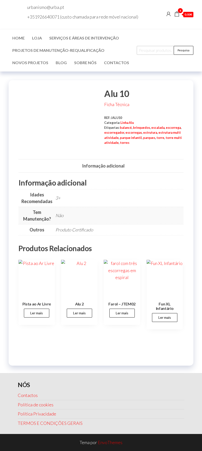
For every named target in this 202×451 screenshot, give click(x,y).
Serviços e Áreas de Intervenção (84, 38)
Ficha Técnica (116, 104)
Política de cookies (35, 404)
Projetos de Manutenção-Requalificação (58, 50)
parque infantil (131, 138)
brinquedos (141, 128)
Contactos (116, 62)
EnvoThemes (110, 442)
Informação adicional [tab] (103, 166)
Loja (37, 38)
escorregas (133, 132)
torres (124, 143)
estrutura (150, 132)
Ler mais (36, 313)
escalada (158, 128)
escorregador (114, 132)
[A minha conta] (168, 14)
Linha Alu (127, 123)
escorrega (173, 128)
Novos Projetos (30, 62)
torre (160, 138)
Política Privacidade (37, 413)
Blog (61, 62)
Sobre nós (85, 62)
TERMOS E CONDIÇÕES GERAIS (50, 423)
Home (18, 38)
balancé (126, 128)
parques (149, 138)
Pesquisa (183, 50)
